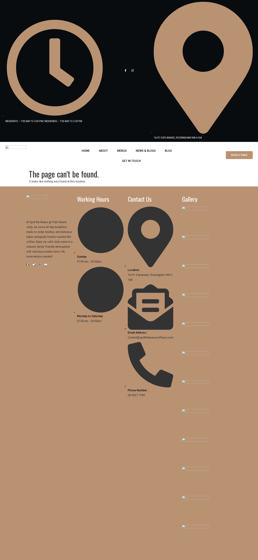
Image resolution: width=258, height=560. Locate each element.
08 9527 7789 (136, 395)
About (103, 150)
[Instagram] (132, 70)
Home (86, 150)
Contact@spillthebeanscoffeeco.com (150, 337)
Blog (168, 150)
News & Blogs (146, 150)
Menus (122, 150)
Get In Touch (131, 161)
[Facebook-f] (125, 70)
